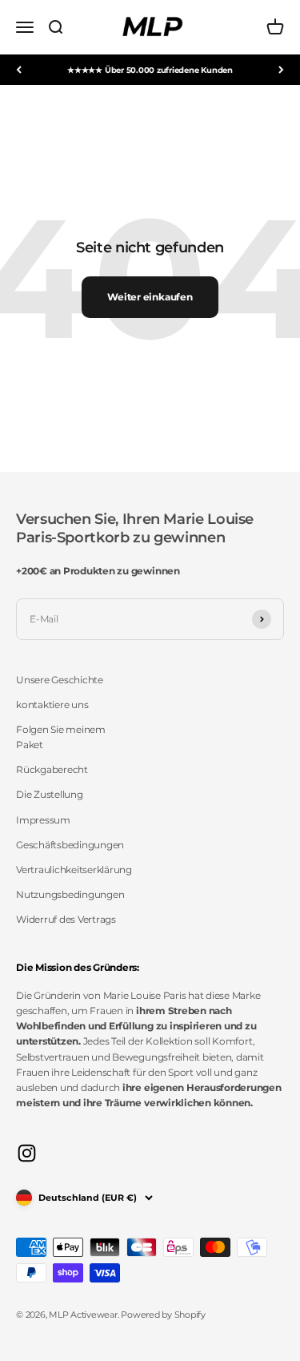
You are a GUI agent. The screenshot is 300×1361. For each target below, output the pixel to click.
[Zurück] (19, 69)
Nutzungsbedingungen (70, 894)
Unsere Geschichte (59, 680)
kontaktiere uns (52, 705)
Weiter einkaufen (149, 297)
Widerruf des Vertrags (66, 919)
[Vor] (281, 69)
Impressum (43, 820)
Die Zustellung (49, 794)
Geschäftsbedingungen (70, 845)
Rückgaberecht (52, 769)
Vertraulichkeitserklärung (74, 870)
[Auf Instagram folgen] (27, 1153)
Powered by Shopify (163, 1314)
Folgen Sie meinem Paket (61, 737)
